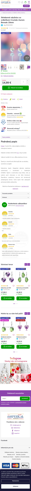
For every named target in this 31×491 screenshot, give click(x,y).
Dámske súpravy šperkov (22, 452)
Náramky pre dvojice (8, 457)
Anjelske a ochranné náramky (22, 457)
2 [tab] (15, 303)
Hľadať (26, 6)
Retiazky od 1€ (11, 454)
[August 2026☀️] (7, 277)
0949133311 (17, 428)
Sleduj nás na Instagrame (16, 361)
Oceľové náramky (16, 459)
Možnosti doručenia (8, 76)
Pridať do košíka (17, 88)
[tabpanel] (7, 284)
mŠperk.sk (16, 430)
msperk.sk (16, 433)
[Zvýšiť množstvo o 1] (27, 81)
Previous (26, 264)
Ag (18, 153)
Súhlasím (15, 486)
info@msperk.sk (17, 425)
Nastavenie (15, 481)
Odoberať (25, 398)
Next (28, 264)
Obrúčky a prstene (20, 454)
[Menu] (29, 2)
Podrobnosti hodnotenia (22, 28)
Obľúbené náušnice (9, 452)
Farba (2, 146)
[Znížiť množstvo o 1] (27, 83)
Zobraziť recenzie (20, 205)
